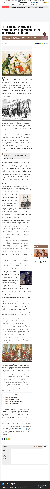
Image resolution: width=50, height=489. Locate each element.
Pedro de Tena (4, 23)
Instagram (42, 485)
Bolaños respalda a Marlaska (25, 0)
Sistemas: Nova (23, 487)
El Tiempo (4, 452)
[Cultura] (25, 2)
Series (31, 4)
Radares (4, 458)
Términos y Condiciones (16, 486)
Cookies (23, 486)
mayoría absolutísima (6, 139)
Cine (29, 4)
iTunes (42, 487)
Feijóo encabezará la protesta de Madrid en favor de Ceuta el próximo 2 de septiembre (27, 7)
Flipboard (38, 487)
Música (26, 4)
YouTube (44, 485)
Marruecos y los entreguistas (11, 399)
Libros (13, 4)
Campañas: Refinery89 (5, 487)
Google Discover (46, 485)
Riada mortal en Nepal (32, 0)
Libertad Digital (20, 484)
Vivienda (36, 0)
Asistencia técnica (29, 486)
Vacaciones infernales (10, 397)
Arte (20, 4)
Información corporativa (6, 486)
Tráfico (3, 450)
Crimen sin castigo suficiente (11, 403)
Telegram (40, 487)
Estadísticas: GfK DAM (11, 487)
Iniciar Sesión (48, 2)
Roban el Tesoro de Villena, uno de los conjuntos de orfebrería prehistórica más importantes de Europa (41, 265)
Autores (35, 486)
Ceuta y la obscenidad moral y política (12, 401)
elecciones (28, 136)
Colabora (44, 2)
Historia (23, 4)
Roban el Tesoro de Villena (41, 0)
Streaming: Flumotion (18, 487)
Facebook (38, 485)
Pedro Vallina (12, 279)
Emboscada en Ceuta (11, 0)
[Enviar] (40, 43)
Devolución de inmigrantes (18, 0)
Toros (37, 4)
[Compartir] (36, 43)
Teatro (34, 4)
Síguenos (46, 43)
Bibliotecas (16, 4)
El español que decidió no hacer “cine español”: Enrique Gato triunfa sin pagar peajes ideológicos (41, 258)
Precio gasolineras (4, 456)
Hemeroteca (5, 461)
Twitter (40, 485)
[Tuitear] (38, 43)
